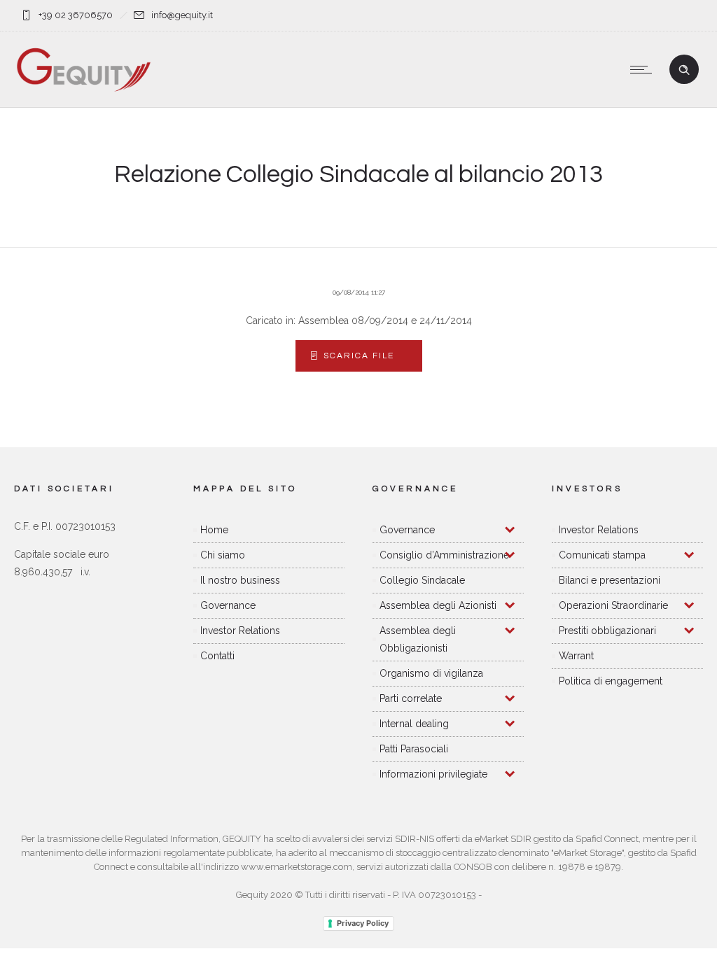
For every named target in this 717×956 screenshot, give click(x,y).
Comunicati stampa (602, 555)
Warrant (576, 655)
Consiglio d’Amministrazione (444, 555)
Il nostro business (240, 580)
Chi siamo (222, 555)
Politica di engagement (610, 681)
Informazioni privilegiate (433, 774)
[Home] (83, 89)
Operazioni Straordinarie (613, 605)
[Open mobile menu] (644, 69)
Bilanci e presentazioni (609, 580)
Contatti (217, 655)
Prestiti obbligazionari (607, 630)
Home (214, 529)
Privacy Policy (363, 923)
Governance (228, 605)
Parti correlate (411, 698)
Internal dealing (414, 723)
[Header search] (684, 70)
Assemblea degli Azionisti (438, 605)
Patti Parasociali (414, 748)
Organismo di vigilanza (431, 673)
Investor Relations (240, 630)
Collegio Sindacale (422, 580)
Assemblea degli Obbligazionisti (418, 639)
